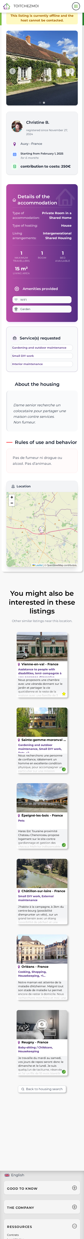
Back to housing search (44, 1089)
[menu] (76, 6)
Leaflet (39, 565)
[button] (41, 529)
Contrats (13, 1235)
